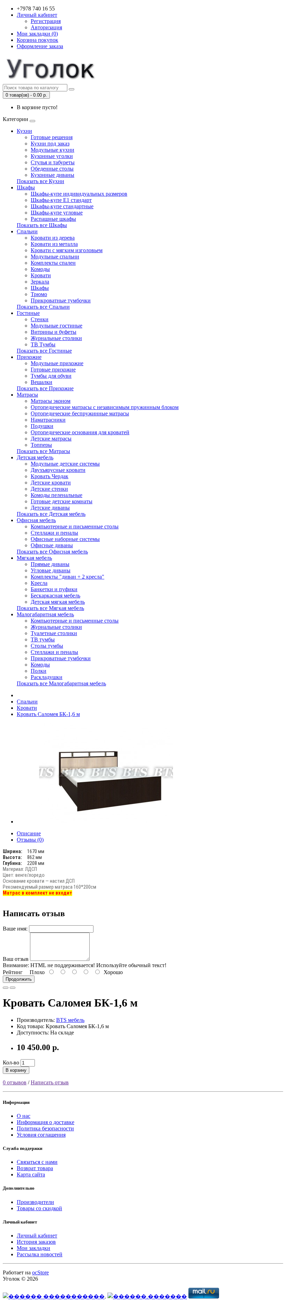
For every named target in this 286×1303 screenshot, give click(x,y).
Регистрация (46, 21)
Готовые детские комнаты (61, 501)
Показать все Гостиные (44, 351)
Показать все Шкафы (42, 225)
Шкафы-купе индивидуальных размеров (79, 194)
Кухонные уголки (52, 156)
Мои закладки (33, 1248)
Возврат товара (35, 1168)
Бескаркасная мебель (55, 595)
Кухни (24, 131)
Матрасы (27, 395)
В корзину (16, 1070)
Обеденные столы (52, 169)
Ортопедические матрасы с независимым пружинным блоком (105, 407)
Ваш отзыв (16, 959)
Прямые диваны (50, 564)
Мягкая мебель (34, 558)
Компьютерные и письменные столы (75, 526)
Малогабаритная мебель (45, 614)
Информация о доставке (45, 1122)
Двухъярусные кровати (58, 470)
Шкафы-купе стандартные (62, 206)
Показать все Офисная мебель (52, 552)
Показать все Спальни (43, 307)
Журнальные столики (56, 338)
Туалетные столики (54, 633)
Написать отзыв (50, 1082)
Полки (38, 671)
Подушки (42, 426)
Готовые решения (52, 137)
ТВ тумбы (43, 639)
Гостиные (28, 313)
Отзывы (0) (30, 840)
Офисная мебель (36, 520)
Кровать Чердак (49, 476)
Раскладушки (46, 677)
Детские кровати (51, 482)
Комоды (40, 269)
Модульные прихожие (57, 363)
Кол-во (11, 1062)
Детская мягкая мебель (58, 602)
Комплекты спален (53, 263)
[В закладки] (5, 988)
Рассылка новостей (39, 1254)
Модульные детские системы (65, 464)
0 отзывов (15, 1082)
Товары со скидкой (39, 1208)
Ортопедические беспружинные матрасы (80, 413)
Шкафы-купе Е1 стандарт (61, 200)
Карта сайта (31, 1174)
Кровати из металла (54, 244)
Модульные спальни (55, 256)
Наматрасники (48, 420)
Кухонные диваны (52, 175)
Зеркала (40, 282)
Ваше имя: (15, 929)
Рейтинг (13, 972)
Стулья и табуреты (53, 162)
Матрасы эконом (50, 401)
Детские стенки (49, 489)
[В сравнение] (12, 988)
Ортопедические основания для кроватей (80, 432)
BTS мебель (70, 1020)
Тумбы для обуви (51, 376)
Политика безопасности (45, 1128)
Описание (29, 833)
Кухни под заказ (50, 143)
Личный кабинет (37, 1235)
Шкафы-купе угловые (57, 213)
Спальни (27, 231)
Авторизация (46, 27)
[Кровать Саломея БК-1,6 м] (106, 821)
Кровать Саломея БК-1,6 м (48, 714)
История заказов (36, 1242)
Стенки (39, 319)
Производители (35, 1202)
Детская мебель (35, 457)
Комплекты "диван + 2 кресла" (67, 577)
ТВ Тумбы (43, 344)
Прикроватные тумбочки (61, 300)
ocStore (40, 1272)
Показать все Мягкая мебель (50, 608)
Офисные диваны (52, 545)
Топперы (41, 445)
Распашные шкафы (53, 219)
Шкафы (26, 187)
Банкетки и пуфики (54, 589)
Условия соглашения (41, 1135)
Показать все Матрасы (43, 451)
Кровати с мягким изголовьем (67, 250)
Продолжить (19, 979)
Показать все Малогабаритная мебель (61, 683)
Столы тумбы (47, 646)
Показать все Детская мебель (51, 514)
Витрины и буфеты (53, 332)
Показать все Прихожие (45, 388)
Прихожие (29, 357)
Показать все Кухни (40, 181)
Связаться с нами (37, 1162)
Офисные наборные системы (65, 539)
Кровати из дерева (53, 238)
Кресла (39, 583)
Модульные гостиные (56, 326)
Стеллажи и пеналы (54, 533)
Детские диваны (50, 508)
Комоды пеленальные (56, 495)
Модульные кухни (52, 150)
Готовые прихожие (53, 369)
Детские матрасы (51, 439)
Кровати (41, 275)
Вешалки (41, 382)
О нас (23, 1116)
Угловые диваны (50, 570)
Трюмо (39, 294)
